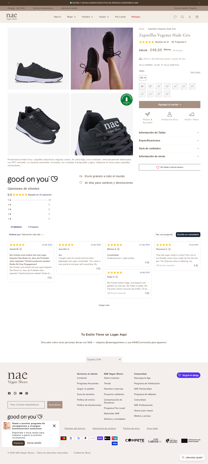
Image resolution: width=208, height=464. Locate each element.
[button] (71, 16)
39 (167, 86)
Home (141, 29)
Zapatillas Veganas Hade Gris (162, 29)
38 (159, 86)
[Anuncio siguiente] (199, 3)
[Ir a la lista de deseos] (175, 17)
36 (142, 86)
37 (150, 86)
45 (159, 94)
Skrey (88, 453)
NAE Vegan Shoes (25, 453)
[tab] (16, 226)
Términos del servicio (74, 428)
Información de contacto (104, 428)
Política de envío (131, 428)
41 (184, 86)
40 (175, 86)
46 (167, 94)
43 (142, 94)
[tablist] (104, 226)
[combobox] (104, 359)
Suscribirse (55, 405)
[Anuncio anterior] (8, 3)
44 (150, 94)
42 (192, 86)
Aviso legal (152, 428)
